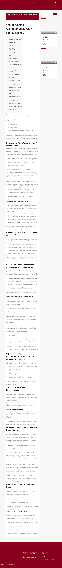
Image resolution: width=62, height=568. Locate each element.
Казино (10, 67)
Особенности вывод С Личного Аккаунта (15, 62)
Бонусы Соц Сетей (12, 78)
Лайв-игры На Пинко (12, 42)
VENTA (29, 2)
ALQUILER (34, 2)
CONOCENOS (40, 2)
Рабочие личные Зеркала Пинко (14, 90)
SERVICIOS (46, 2)
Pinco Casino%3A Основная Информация (15, 106)
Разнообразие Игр (12, 94)
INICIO (25, 2)
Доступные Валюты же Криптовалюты (15, 61)
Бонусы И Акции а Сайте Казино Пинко (15, 68)
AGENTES (51, 2)
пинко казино (27, 176)
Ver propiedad (49, 31)
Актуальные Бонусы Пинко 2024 (14, 83)
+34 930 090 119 (58, 2)
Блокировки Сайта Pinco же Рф (14, 107)
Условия (10, 55)
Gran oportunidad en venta (48, 65)
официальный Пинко (12, 109)
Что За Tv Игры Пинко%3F (13, 110)
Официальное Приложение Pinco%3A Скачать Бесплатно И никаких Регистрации (15, 58)
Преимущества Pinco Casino (13, 102)
